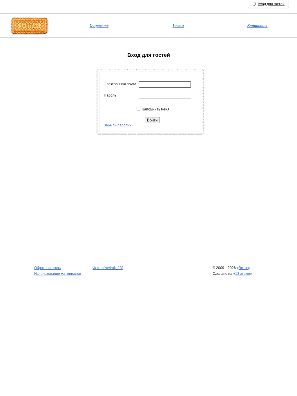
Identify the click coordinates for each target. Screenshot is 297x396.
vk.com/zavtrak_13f (108, 268)
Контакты (257, 25)
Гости (178, 25)
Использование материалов (57, 274)
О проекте (99, 25)
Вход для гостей (271, 4)
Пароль (110, 95)
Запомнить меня (155, 109)
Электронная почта (120, 84)
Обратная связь (47, 268)
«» (244, 268)
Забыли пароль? (117, 125)
